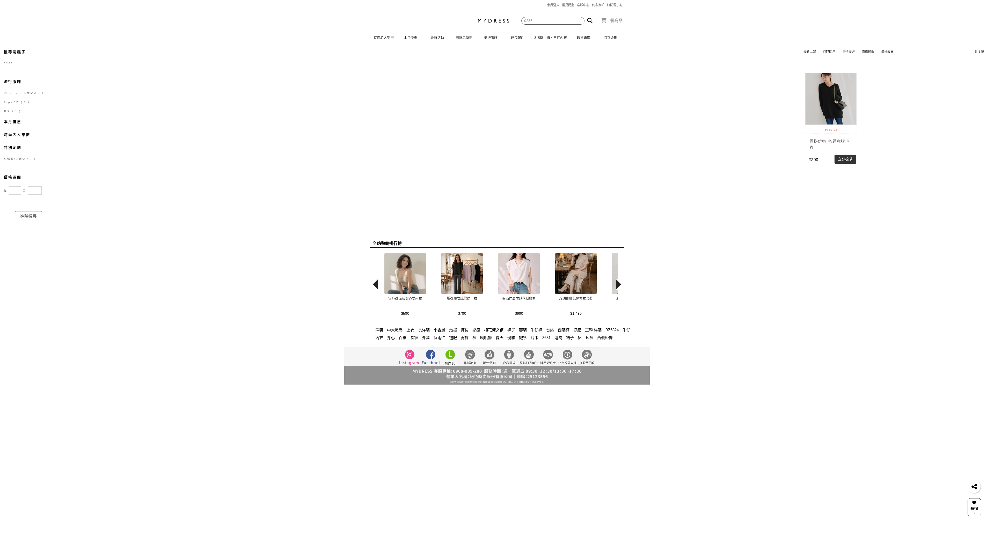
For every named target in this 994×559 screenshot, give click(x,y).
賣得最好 (848, 52)
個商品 (616, 20)
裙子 (570, 337)
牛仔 (626, 330)
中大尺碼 (395, 330)
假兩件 (439, 337)
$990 (519, 313)
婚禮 (453, 330)
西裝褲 (563, 330)
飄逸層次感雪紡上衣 (462, 298)
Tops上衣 (17, 102)
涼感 (577, 330)
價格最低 (868, 52)
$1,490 (576, 313)
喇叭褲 (486, 337)
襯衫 (523, 337)
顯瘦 (476, 330)
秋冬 (12, 111)
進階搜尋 (28, 216)
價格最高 (887, 52)
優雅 (511, 337)
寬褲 (465, 337)
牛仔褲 (536, 330)
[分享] (974, 486)
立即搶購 (845, 159)
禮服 (453, 337)
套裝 (523, 330)
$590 (405, 313)
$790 (462, 313)
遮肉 (558, 337)
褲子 (511, 330)
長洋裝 (424, 330)
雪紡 (550, 330)
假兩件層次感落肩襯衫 (519, 298)
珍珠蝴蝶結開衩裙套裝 (576, 298)
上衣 (410, 330)
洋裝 (379, 330)
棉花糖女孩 (493, 330)
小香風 (439, 330)
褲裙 (465, 330)
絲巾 (534, 337)
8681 (546, 337)
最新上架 (809, 52)
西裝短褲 (605, 337)
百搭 (402, 337)
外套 (426, 337)
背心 (391, 337)
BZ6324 (612, 330)
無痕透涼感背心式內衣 (405, 298)
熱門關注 (829, 52)
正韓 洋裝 (593, 330)
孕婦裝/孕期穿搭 (21, 159)
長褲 (414, 337)
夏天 (499, 337)
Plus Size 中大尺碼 (25, 93)
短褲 (589, 337)
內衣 (379, 337)
